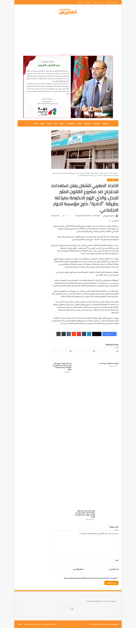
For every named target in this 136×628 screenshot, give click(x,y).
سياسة (42, 123)
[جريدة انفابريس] (68, 12)
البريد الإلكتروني (113, 569)
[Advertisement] (68, 34)
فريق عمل (87, 2)
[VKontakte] (69, 334)
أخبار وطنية (97, 123)
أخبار (110, 173)
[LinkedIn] (89, 334)
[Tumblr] (84, 334)
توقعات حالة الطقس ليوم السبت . (108, 363)
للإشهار (80, 2)
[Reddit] (74, 334)
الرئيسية (105, 123)
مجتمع (62, 123)
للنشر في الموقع (112, 2)
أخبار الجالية (87, 123)
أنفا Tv (35, 123)
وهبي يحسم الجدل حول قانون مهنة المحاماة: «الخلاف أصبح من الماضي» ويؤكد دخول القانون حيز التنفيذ (85, 513)
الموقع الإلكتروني (78, 569)
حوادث (49, 123)
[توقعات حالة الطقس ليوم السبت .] (108, 355)
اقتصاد (79, 123)
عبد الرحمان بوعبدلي (109, 216)
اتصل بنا (95, 2)
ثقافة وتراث (70, 123)
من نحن (102, 2)
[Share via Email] (64, 334)
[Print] (58, 334)
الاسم (116, 560)
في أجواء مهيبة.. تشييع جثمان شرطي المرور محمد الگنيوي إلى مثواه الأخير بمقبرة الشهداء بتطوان (62, 366)
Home (115, 173)
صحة (55, 123)
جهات (110, 180)
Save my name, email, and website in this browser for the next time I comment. (90, 578)
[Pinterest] (79, 334)
